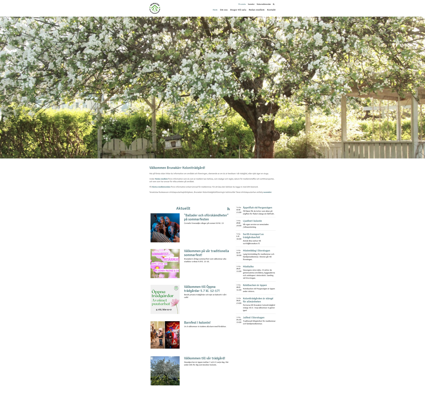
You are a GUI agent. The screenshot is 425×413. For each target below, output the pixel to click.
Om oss (224, 9)
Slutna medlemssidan (264, 4)
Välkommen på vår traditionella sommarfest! (206, 253)
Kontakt (271, 9)
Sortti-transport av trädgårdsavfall (253, 236)
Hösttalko (248, 266)
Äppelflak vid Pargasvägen (257, 207)
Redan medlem (257, 9)
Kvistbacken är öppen (255, 285)
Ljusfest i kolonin (252, 221)
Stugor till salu (238, 9)
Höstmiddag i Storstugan (256, 250)
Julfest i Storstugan (253, 317)
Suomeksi (251, 4)
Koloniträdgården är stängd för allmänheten (258, 300)
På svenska (242, 4)
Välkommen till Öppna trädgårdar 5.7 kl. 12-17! (202, 289)
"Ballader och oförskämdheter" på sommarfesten (206, 217)
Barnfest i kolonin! (197, 322)
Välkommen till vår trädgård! (204, 358)
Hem (215, 9)
